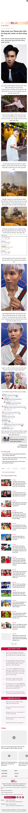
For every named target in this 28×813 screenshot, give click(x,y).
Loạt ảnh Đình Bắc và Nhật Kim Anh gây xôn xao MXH (18, 538)
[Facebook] (17, 797)
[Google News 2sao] (8, 473)
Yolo (11, 437)
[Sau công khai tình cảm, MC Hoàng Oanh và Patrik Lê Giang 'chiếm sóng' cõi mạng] (6, 526)
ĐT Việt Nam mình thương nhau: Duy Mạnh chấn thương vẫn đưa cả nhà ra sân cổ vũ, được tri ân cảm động (19, 515)
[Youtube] (20, 797)
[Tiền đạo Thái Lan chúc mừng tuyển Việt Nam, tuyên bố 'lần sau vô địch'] (6, 593)
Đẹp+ (16, 770)
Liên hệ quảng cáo (10, 797)
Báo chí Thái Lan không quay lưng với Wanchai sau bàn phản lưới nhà (18, 585)
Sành (16, 776)
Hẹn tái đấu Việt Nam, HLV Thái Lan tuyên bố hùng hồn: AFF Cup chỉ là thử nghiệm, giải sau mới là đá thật (19, 549)
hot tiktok (23, 468)
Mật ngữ (4, 776)
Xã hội (16, 773)
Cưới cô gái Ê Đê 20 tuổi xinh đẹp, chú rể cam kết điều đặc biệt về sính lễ (19, 494)
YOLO (8, 468)
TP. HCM (3, 804)
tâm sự (12, 722)
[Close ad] (27, 1)
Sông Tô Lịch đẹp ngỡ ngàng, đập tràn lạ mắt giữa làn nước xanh (9, 764)
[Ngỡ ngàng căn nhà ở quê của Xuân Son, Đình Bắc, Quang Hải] (6, 503)
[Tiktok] (23, 797)
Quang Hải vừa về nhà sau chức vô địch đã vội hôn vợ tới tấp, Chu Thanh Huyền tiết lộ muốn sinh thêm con (19, 574)
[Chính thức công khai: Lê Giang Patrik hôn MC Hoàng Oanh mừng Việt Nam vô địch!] (6, 603)
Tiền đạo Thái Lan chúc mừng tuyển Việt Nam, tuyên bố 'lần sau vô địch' (19, 594)
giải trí (22, 712)
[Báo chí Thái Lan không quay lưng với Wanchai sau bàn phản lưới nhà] (6, 585)
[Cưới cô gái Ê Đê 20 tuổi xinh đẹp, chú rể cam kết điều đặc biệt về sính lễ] (6, 494)
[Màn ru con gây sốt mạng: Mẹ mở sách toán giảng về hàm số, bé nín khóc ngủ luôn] (6, 625)
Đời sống (6, 25)
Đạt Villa (15, 468)
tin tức (13, 701)
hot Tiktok (13, 199)
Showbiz (4, 770)
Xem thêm (14, 644)
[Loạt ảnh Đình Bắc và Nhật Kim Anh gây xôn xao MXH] (6, 537)
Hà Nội (2, 800)
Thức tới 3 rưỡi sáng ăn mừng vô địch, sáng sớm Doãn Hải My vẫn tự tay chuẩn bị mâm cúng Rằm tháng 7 (19, 562)
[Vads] (27, 21)
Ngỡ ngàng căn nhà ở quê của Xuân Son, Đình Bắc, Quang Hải (19, 504)
